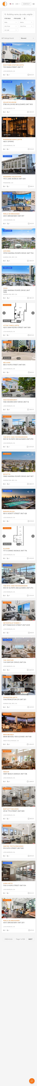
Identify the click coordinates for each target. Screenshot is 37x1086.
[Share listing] (28, 45)
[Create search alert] (24, 18)
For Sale (8, 18)
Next (30, 939)
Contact (26, 4)
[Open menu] (34, 3)
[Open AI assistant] (32, 1081)
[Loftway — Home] (4, 4)
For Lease (17, 18)
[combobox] (10, 22)
